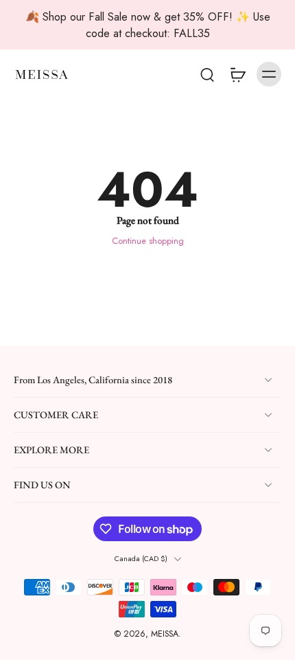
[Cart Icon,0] (237, 74)
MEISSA (164, 634)
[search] (207, 74)
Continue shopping (148, 241)
